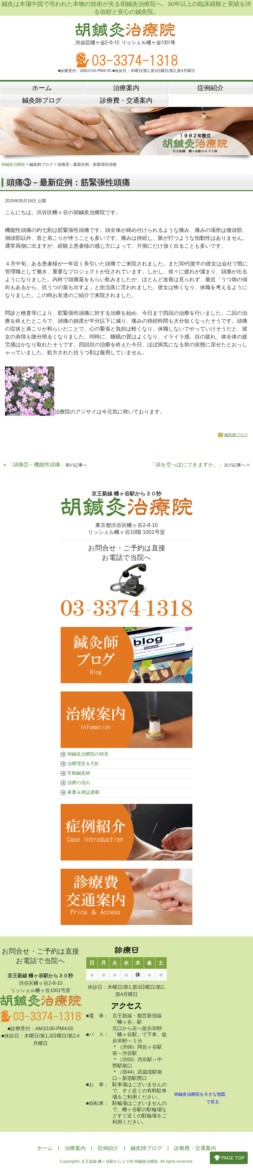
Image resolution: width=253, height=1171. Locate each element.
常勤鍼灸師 (78, 773)
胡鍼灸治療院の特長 (88, 754)
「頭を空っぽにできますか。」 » (200, 464)
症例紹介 (108, 1148)
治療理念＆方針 (83, 763)
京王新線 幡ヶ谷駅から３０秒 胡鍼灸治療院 (119, 1161)
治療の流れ (78, 782)
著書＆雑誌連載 (83, 792)
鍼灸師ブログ (236, 435)
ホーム (45, 1148)
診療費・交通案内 (195, 1148)
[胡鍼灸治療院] (126, 42)
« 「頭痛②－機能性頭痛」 (45, 464)
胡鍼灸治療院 (13, 164)
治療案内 (75, 1148)
